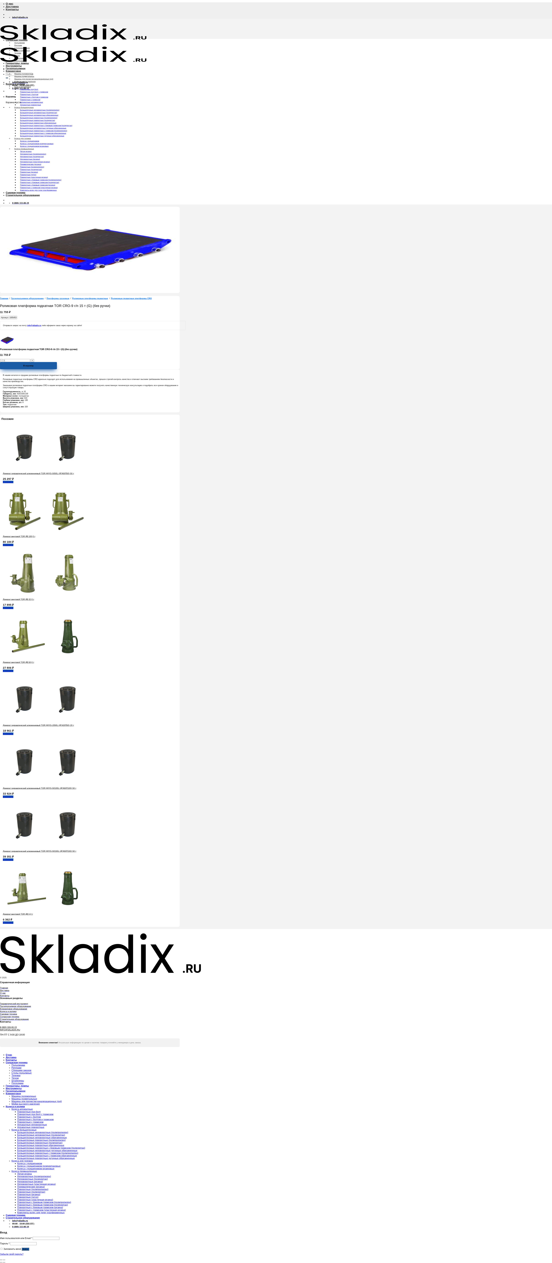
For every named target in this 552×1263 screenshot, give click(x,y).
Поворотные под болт (29, 89)
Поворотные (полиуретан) (31, 170)
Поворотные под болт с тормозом (34, 92)
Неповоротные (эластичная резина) (35, 162)
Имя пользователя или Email (16, 1238)
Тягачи (17, 56)
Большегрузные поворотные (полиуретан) (37, 120)
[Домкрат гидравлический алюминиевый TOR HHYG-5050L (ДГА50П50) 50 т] (46, 468)
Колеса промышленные (24, 149)
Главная (4, 298)
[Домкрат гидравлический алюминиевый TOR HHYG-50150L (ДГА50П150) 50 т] (46, 846)
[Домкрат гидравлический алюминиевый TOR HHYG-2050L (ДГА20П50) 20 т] (46, 720)
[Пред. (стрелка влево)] (1, 1262)
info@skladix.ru (34, 325)
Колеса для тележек (22, 139)
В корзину (28, 365)
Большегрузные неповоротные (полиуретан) (38, 113)
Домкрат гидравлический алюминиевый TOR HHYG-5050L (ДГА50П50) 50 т (38, 473)
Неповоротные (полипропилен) (33, 154)
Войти (25, 1249)
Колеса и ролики (15, 84)
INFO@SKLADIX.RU (10, 1030)
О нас (9, 3)
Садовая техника (15, 192)
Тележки (17, 53)
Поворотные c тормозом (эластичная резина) (39, 188)
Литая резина (25, 151)
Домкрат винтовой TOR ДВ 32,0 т (18, 599)
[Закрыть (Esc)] (1, 1259)
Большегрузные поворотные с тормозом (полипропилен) (43, 131)
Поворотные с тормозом (30, 100)
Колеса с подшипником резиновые (34, 146)
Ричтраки (18, 45)
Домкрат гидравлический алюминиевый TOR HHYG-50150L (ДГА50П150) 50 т (39, 851)
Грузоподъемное (15, 68)
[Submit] (7, 77)
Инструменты (14, 66)
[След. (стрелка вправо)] (4, 1262)
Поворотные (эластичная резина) (34, 177)
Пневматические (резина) (30, 164)
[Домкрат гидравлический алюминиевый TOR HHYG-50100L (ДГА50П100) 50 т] (46, 783)
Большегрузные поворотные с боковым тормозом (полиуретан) (46, 126)
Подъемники (19, 43)
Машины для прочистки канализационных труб (33, 79)
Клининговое (13, 71)
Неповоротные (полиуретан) (32, 157)
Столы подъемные (22, 51)
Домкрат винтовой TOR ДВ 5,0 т (18, 914)
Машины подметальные (24, 76)
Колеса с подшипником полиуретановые (36, 144)
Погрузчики (19, 61)
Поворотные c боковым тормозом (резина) (37, 185)
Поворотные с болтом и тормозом (34, 97)
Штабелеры (19, 58)
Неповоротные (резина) (30, 159)
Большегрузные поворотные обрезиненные (38, 123)
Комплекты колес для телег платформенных (38, 190)
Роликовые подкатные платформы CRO (131, 298)
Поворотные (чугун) (28, 175)
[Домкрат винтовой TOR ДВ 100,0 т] (46, 531)
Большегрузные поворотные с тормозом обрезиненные (43, 133)
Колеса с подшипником (29, 141)
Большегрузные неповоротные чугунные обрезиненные (43, 128)
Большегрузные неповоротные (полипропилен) (39, 110)
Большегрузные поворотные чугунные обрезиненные (42, 136)
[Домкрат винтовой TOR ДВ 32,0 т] (46, 594)
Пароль (4, 1243)
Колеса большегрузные (24, 107)
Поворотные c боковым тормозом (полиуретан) (39, 183)
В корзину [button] (8, 482)
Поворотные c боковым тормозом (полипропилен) (40, 180)
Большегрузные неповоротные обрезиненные (39, 115)
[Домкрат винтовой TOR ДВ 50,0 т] (46, 657)
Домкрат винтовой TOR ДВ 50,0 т (18, 662)
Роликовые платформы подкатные (90, 298)
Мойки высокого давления (25, 82)
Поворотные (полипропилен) (32, 167)
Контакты (12, 9)
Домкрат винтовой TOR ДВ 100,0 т (19, 536)
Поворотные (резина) (29, 172)
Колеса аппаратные (22, 87)
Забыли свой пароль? (11, 1254)
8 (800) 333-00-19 (8, 1027)
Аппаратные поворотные (30, 105)
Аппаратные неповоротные (31, 102)
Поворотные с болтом (29, 95)
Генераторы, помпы (17, 63)
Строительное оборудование (23, 195)
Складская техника (16, 40)
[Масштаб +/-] (4, 1259)
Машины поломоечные (23, 74)
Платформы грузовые (58, 298)
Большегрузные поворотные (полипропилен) (38, 118)
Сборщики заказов (22, 48)
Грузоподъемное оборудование (27, 298)
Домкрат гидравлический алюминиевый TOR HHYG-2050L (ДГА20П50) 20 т (38, 725)
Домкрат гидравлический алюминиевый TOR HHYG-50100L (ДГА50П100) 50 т (39, 788)
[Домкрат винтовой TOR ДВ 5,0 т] (46, 909)
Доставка (12, 6)
